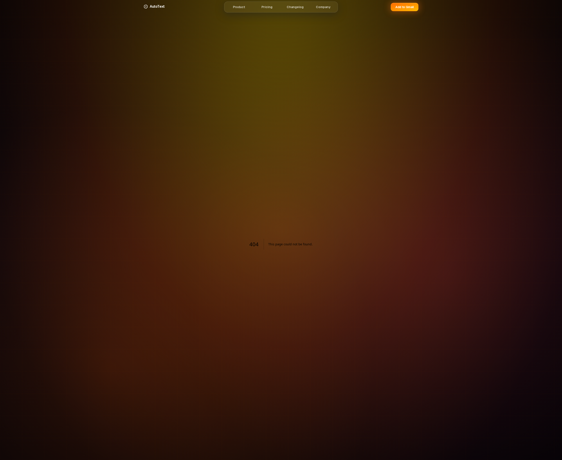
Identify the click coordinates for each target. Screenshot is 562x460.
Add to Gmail (404, 7)
